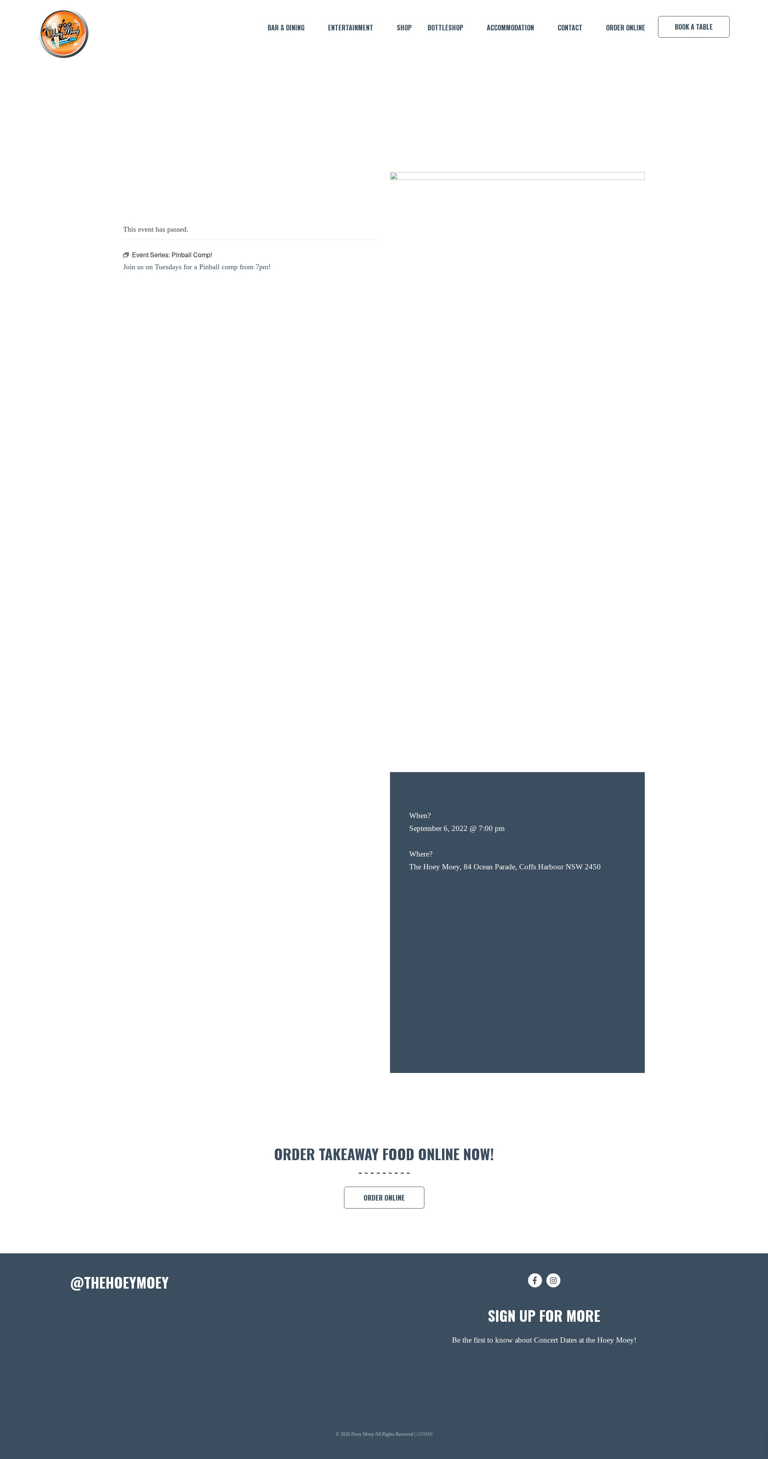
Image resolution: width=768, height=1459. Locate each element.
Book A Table (694, 27)
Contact (570, 27)
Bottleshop (445, 27)
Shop (404, 27)
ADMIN (424, 1434)
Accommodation (510, 27)
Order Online (625, 27)
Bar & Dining (286, 27)
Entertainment (350, 27)
